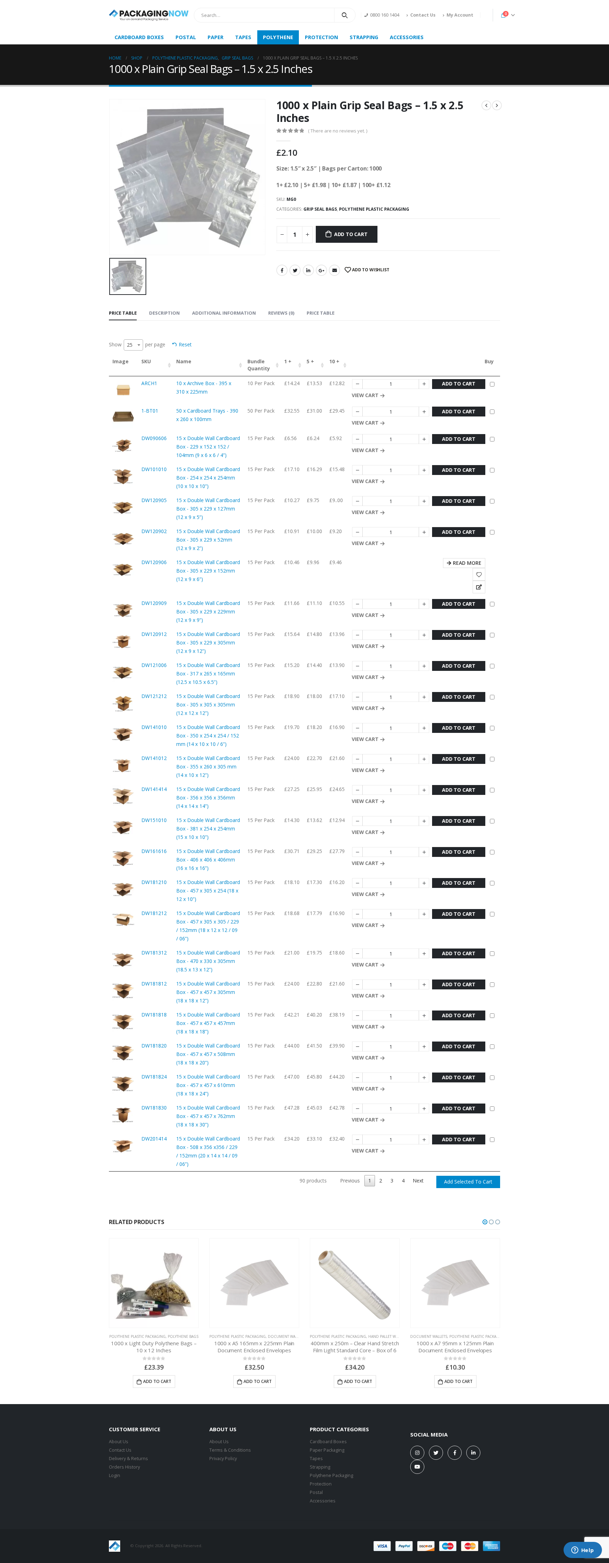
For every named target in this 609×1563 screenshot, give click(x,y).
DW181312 (154, 952)
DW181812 (154, 983)
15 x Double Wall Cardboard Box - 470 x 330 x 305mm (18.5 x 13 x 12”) (208, 961)
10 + (334, 361)
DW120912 (154, 634)
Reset (185, 344)
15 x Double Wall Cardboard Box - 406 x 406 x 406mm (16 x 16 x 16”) (208, 859)
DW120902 (154, 531)
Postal (316, 1492)
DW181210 (154, 882)
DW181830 (154, 1107)
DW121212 (154, 696)
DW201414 (154, 1138)
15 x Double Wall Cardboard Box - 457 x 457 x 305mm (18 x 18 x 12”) (208, 992)
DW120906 (154, 562)
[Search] (344, 15)
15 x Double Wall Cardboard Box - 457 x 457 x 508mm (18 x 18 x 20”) (208, 1054)
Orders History (124, 1467)
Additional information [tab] (224, 313)
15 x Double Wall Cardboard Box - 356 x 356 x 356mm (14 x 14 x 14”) (208, 797)
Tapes (316, 1459)
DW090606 (154, 438)
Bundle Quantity (258, 365)
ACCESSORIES (407, 37)
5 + (310, 361)
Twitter (295, 270)
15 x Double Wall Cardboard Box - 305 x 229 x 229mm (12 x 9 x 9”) (208, 611)
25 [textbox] (130, 344)
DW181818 (154, 1014)
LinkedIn (308, 270)
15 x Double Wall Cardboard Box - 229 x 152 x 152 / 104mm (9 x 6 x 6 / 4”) (208, 446)
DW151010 (154, 820)
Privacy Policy (223, 1459)
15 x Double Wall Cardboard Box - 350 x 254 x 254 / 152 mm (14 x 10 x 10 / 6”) (208, 735)
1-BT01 (149, 410)
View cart (365, 395)
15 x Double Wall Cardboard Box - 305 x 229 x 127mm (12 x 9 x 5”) (208, 508)
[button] (485, 1222)
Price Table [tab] (123, 313)
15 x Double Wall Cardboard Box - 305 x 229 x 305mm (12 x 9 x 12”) (208, 642)
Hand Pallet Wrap (385, 1336)
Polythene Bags (183, 1336)
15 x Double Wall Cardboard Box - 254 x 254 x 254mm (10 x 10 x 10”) (208, 477)
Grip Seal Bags (320, 209)
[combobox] (133, 345)
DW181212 (154, 913)
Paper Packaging (327, 1450)
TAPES (243, 37)
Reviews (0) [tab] (281, 313)
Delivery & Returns (128, 1459)
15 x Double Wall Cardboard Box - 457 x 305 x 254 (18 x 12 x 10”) (208, 890)
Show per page (137, 344)
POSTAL (186, 37)
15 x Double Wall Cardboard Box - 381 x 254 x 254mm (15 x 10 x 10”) (208, 828)
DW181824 (154, 1076)
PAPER (215, 37)
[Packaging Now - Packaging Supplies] (149, 15)
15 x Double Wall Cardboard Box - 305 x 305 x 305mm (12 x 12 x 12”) (208, 704)
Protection (321, 1484)
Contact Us (423, 15)
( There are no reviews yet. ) (337, 131)
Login (114, 1475)
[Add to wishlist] (479, 574)
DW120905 (154, 500)
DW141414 (154, 789)
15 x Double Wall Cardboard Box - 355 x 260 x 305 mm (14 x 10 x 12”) (208, 766)
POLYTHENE (278, 37)
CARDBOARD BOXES (139, 37)
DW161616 (154, 851)
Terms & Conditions (230, 1450)
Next (418, 1180)
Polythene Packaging (331, 1475)
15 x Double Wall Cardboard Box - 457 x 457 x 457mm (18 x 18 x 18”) (208, 1023)
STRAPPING (364, 37)
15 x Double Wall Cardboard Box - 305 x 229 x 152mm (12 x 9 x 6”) (208, 570)
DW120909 (154, 603)
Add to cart (351, 234)
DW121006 (154, 665)
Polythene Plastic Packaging (374, 209)
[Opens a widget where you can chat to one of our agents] (582, 1550)
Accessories (323, 1501)
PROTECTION (321, 37)
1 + (287, 361)
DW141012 (154, 758)
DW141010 (154, 727)
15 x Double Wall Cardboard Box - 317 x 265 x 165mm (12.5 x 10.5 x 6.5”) (208, 673)
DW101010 (154, 469)
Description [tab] (164, 313)
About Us (118, 1442)
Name (183, 361)
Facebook (282, 270)
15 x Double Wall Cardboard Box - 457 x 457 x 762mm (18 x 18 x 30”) (208, 1116)
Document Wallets (286, 1336)
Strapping (320, 1467)
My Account (460, 15)
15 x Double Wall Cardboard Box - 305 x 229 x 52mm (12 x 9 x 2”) (208, 539)
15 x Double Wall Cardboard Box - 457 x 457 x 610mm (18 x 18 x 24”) (208, 1085)
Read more (467, 563)
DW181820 (154, 1045)
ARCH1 (149, 383)
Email (334, 270)
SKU (146, 361)
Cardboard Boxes (328, 1442)
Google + (321, 270)
